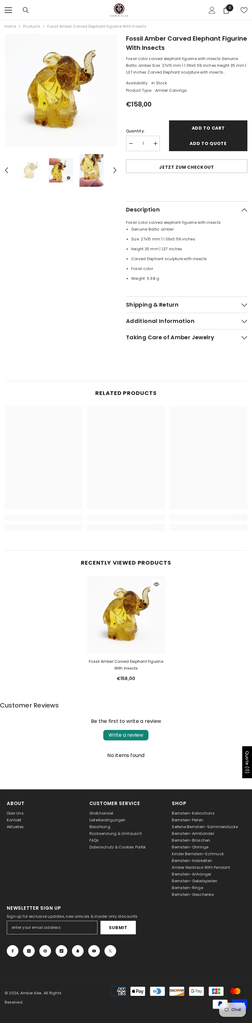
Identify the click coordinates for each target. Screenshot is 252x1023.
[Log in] (212, 10)
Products (31, 26)
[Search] (26, 10)
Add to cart (208, 128)
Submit (118, 927)
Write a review (125, 735)
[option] (61, 90)
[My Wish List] (244, 10)
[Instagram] (29, 951)
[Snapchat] (78, 951)
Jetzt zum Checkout (186, 167)
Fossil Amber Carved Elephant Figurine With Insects (126, 665)
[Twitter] (110, 951)
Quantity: (135, 131)
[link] (43, 517)
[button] (6, 170)
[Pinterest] (45, 951)
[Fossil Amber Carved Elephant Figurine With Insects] (126, 615)
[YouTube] (94, 951)
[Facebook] (12, 951)
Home (10, 26)
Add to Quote (208, 143)
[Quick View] (156, 584)
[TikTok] (61, 951)
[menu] (8, 10)
